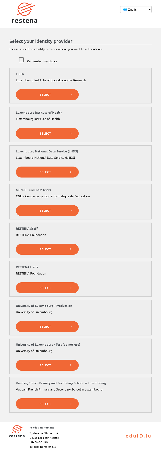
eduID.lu (138, 435)
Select (45, 94)
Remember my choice (42, 61)
